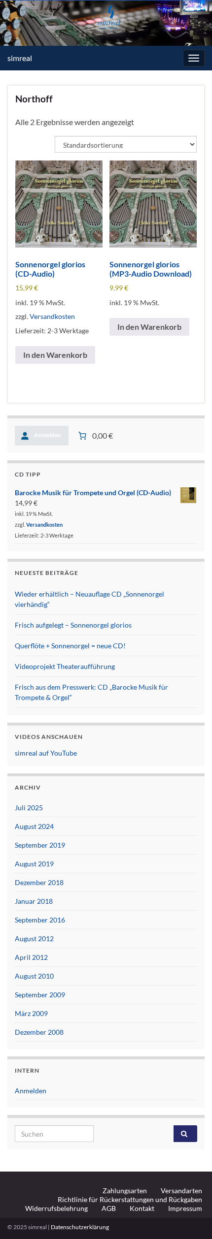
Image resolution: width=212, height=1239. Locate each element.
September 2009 (40, 994)
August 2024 (34, 826)
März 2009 (31, 1013)
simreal (19, 58)
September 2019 (40, 845)
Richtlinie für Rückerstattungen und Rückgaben (130, 1199)
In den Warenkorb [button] (55, 354)
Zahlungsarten (125, 1190)
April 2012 (31, 957)
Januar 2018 (34, 901)
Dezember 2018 (39, 882)
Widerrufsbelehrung (56, 1208)
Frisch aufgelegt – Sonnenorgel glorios (73, 625)
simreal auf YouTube (46, 753)
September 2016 (40, 920)
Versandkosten (52, 316)
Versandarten (181, 1190)
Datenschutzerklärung (80, 1227)
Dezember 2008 (39, 1032)
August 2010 (34, 976)
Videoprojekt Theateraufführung (65, 666)
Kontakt (142, 1208)
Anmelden (30, 1090)
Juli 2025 (29, 807)
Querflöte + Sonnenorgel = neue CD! (70, 645)
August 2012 (34, 938)
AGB (109, 1208)
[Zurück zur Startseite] (106, 23)
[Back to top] (189, 1217)
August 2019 (34, 863)
